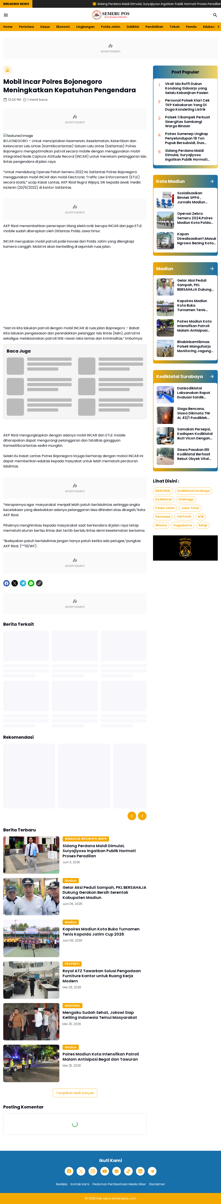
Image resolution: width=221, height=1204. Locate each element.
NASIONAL (72, 1005)
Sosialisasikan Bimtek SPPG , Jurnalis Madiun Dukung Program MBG (192, 197)
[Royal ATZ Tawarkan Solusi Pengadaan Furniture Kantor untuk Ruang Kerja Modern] (31, 980)
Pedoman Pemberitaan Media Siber (119, 1184)
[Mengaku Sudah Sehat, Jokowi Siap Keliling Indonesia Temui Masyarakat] (31, 1021)
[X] (14, 583)
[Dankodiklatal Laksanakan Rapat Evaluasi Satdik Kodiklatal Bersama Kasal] (165, 394)
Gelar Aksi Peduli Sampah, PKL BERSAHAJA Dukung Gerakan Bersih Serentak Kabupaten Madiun (104, 892)
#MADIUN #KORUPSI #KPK (86, 839)
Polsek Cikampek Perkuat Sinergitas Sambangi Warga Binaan (187, 122)
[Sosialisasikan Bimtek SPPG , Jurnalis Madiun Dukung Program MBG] (165, 199)
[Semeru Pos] (110, 15)
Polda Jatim (110, 27)
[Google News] (116, 1171)
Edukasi (209, 27)
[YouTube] (104, 1171)
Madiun (71, 880)
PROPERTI (72, 964)
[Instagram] (92, 1171)
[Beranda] (7, 70)
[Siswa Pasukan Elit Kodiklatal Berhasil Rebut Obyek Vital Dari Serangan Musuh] (165, 456)
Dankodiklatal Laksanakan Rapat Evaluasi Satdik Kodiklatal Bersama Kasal (194, 393)
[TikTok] (128, 1171)
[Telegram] (23, 583)
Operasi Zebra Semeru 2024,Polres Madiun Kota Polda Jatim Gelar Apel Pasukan (195, 218)
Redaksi (61, 1184)
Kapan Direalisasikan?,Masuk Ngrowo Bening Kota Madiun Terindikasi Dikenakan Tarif (196, 238)
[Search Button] (215, 15)
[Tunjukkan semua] (212, 181)
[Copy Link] (39, 583)
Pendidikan (154, 27)
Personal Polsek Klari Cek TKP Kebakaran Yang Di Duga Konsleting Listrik (187, 105)
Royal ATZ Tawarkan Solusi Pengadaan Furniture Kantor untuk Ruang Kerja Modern (102, 975)
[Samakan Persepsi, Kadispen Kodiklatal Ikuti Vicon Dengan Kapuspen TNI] (165, 435)
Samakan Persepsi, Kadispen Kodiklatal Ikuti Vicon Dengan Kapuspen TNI (195, 434)
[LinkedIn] (140, 1171)
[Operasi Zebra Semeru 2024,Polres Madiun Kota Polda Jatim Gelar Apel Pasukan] (165, 220)
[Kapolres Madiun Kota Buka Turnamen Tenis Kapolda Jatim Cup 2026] (31, 938)
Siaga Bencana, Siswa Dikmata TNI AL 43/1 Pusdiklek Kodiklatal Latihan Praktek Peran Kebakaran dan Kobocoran (193, 413)
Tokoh (175, 27)
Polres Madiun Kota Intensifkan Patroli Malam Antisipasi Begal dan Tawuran (101, 1057)
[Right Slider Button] (216, 26)
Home (8, 27)
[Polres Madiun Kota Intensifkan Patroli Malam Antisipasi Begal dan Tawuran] (31, 1063)
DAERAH (133, 27)
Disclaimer (157, 1184)
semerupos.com (123, 1198)
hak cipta (103, 1198)
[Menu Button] (6, 15)
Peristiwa (26, 27)
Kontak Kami (80, 1184)
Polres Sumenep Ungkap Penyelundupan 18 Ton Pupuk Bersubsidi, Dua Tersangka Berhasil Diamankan (186, 138)
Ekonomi (63, 27)
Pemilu (191, 27)
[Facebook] (6, 583)
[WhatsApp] (31, 583)
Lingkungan (85, 27)
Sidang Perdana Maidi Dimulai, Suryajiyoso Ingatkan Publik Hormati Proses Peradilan (132, 4)
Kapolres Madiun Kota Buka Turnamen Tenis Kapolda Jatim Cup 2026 (101, 932)
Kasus (45, 27)
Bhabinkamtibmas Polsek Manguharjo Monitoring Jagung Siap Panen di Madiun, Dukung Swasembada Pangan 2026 (194, 346)
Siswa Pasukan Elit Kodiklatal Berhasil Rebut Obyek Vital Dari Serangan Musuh (193, 454)
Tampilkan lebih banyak (75, 1093)
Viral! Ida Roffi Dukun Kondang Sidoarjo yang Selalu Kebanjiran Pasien (186, 88)
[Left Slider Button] (132, 816)
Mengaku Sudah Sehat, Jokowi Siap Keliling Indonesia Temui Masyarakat (100, 1015)
